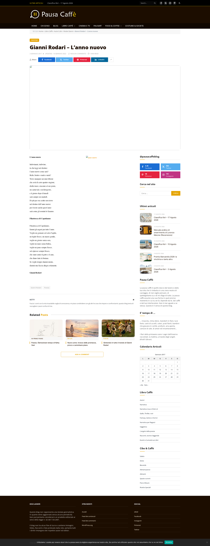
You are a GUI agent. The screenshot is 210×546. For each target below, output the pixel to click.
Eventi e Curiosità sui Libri (149, 440)
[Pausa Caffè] (54, 14)
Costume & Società (134, 26)
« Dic (141, 385)
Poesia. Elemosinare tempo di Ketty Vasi (45, 344)
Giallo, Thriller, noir (146, 413)
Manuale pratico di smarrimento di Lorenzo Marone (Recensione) (74, 3)
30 (143, 381)
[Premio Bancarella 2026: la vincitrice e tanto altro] (146, 256)
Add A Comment (82, 354)
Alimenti (143, 474)
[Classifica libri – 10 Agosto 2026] (146, 244)
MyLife (69, 338)
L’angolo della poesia (147, 431)
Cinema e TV (84, 26)
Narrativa (143, 405)
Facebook (137, 516)
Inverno (34, 40)
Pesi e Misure (144, 483)
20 (166, 373)
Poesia (46, 288)
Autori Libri (58, 31)
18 (154, 373)
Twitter (136, 529)
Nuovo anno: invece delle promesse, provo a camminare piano (81, 344)
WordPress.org (87, 525)
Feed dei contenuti (88, 516)
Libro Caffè (67, 26)
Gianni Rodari (36, 288)
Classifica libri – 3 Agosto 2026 (165, 270)
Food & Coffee (112, 26)
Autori (142, 400)
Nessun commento (78, 54)
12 (160, 369)
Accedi (84, 512)
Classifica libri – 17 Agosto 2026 (165, 218)
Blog (55, 26)
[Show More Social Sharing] (111, 59)
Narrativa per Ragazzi (147, 422)
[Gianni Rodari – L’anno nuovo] (105, 107)
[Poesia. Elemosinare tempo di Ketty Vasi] (46, 328)
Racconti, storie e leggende (149, 436)
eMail (136, 512)
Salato (142, 456)
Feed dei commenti (89, 521)
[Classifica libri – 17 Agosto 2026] (146, 217)
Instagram (138, 521)
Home (34, 26)
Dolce (142, 461)
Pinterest (137, 525)
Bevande (143, 465)
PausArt (98, 26)
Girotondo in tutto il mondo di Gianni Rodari (117, 344)
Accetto (169, 542)
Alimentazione (145, 470)
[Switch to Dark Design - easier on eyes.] (179, 3)
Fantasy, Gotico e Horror (149, 418)
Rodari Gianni (68, 31)
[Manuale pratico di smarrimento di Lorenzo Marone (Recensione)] (146, 230)
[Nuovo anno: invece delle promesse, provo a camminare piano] (82, 328)
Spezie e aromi (145, 478)
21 (171, 373)
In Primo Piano (37, 338)
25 (154, 377)
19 (160, 373)
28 (171, 377)
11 (154, 369)
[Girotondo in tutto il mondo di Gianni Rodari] (118, 328)
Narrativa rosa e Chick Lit (149, 409)
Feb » (146, 385)
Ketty (32, 299)
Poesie (105, 338)
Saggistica (143, 427)
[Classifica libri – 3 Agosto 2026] (146, 269)
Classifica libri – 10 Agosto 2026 (165, 245)
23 (143, 377)
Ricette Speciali (145, 487)
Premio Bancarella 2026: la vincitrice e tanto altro (165, 258)
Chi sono (45, 26)
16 (143, 373)
